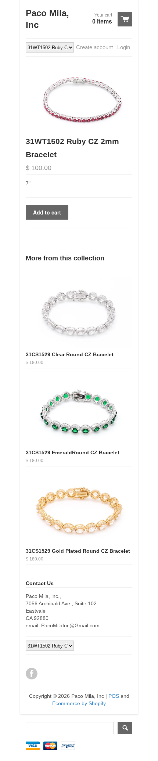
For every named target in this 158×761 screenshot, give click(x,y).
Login (123, 47)
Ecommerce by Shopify (79, 703)
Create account (94, 47)
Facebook (31, 673)
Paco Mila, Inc (47, 19)
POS (113, 696)
